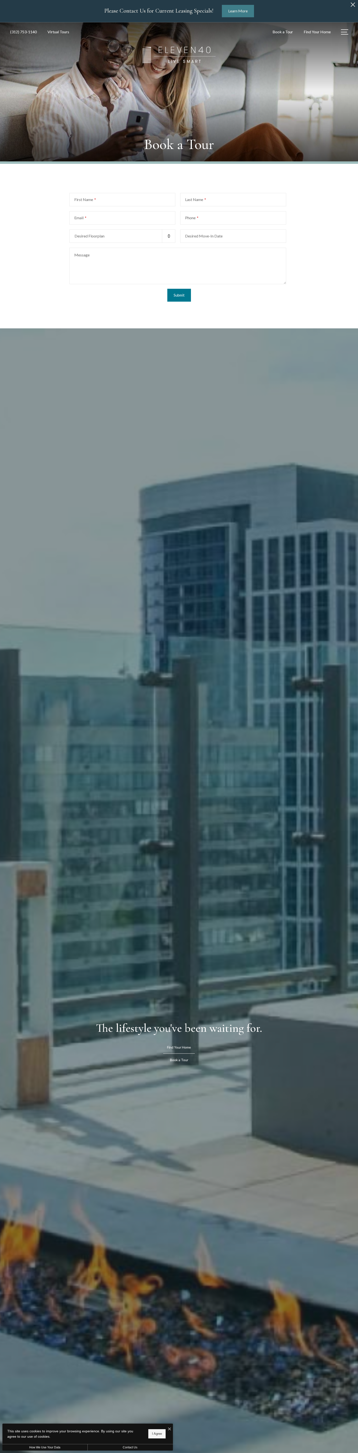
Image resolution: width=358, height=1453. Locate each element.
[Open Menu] (344, 32)
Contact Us (130, 1447)
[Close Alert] (353, 6)
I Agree (157, 1433)
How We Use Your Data (44, 1447)
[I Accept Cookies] (169, 1429)
